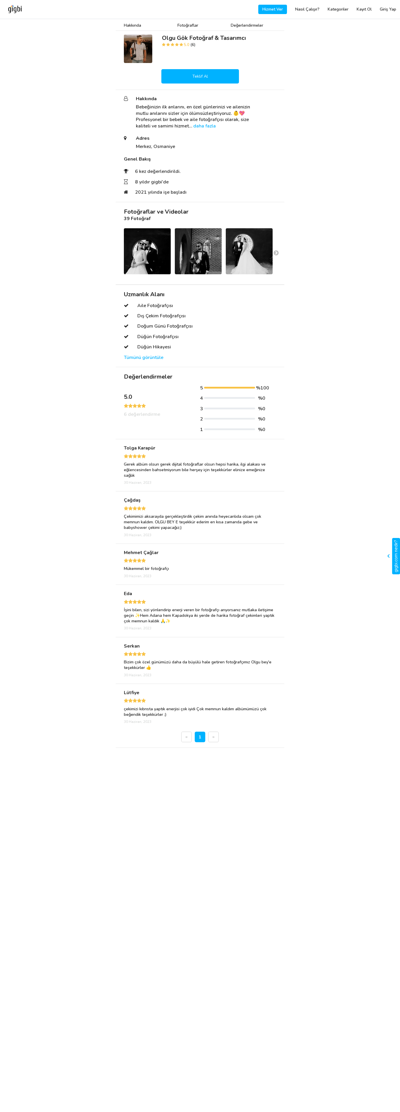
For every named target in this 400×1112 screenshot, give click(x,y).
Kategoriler (338, 9)
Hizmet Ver (272, 9)
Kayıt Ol (364, 9)
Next (276, 253)
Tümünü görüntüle (143, 358)
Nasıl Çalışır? (307, 9)
